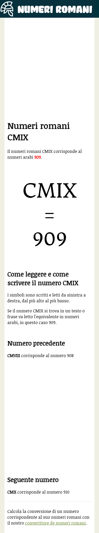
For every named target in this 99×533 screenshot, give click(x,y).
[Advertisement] (49, 70)
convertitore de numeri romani (55, 523)
